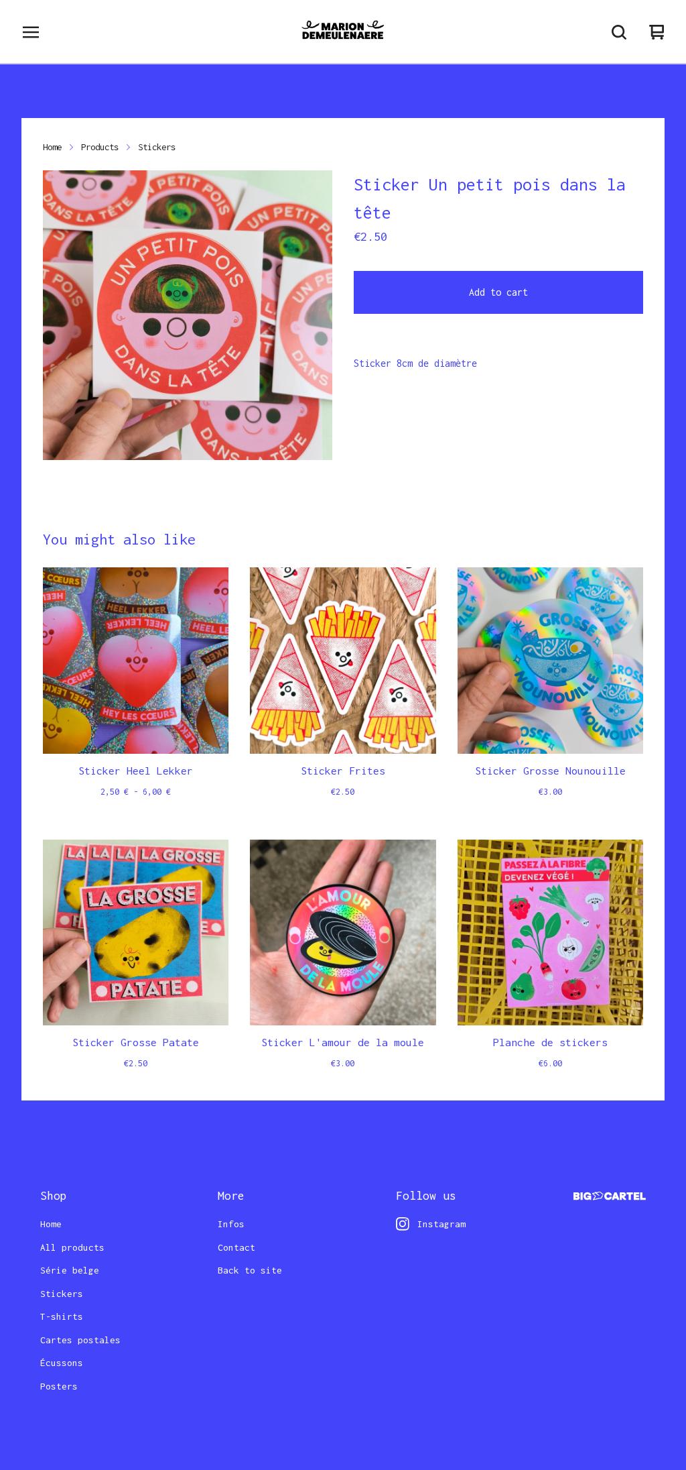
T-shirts (61, 1316)
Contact (236, 1247)
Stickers (157, 147)
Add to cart (498, 292)
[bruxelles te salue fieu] (342, 32)
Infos (231, 1224)
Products (100, 147)
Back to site (250, 1270)
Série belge (69, 1270)
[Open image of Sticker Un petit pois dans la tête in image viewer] (187, 315)
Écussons (61, 1362)
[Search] (619, 32)
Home (52, 147)
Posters (59, 1386)
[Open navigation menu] (31, 32)
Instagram (441, 1224)
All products (72, 1247)
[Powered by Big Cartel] (609, 1196)
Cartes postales (80, 1340)
